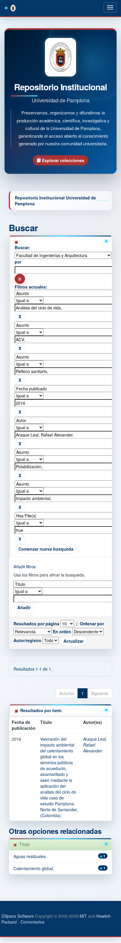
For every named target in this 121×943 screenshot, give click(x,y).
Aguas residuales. (30, 856)
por (18, 262)
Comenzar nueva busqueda (46, 549)
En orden (62, 631)
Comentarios (32, 922)
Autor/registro (27, 640)
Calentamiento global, (34, 868)
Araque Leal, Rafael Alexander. (95, 745)
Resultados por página (36, 624)
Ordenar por (92, 624)
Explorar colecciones (62, 160)
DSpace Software (17, 916)
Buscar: (22, 247)
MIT (83, 916)
